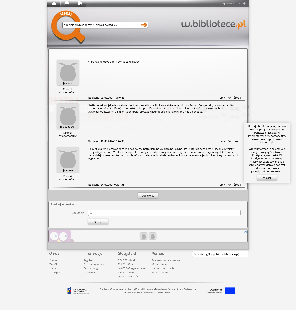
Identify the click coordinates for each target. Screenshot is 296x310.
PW (229, 97)
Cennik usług (91, 268)
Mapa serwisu (160, 272)
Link (222, 97)
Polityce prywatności (265, 155)
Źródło (238, 97)
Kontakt (53, 260)
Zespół (53, 264)
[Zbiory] (66, 3)
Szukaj (98, 222)
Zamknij (267, 177)
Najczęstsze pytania (163, 268)
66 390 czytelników (128, 276)
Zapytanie (78, 212)
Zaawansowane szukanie (166, 260)
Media (52, 268)
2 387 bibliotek (126, 272)
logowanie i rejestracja (234, 3)
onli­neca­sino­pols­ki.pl (127, 152)
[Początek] (53, 3)
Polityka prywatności (95, 264)
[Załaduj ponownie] (245, 232)
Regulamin (89, 260)
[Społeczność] (79, 3)
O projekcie (90, 272)
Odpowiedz (148, 195)
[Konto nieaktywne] (143, 236)
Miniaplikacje (159, 264)
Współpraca (56, 272)
